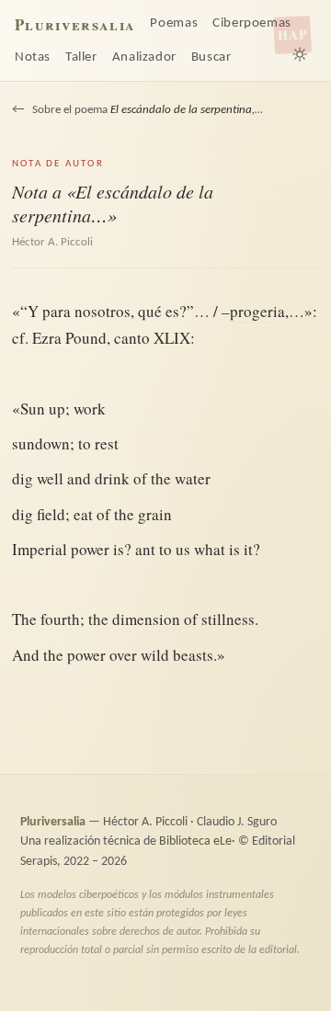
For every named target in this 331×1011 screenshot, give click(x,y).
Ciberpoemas (251, 23)
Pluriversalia (75, 24)
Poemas (174, 23)
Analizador (144, 57)
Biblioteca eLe (195, 841)
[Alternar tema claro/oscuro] (299, 54)
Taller (81, 57)
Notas (33, 57)
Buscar (211, 57)
